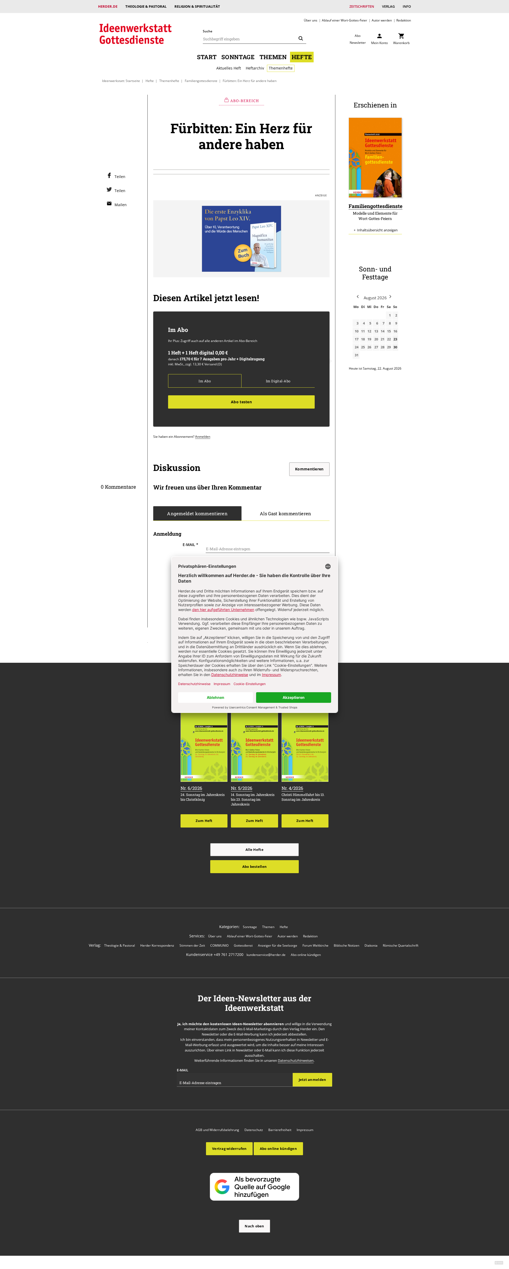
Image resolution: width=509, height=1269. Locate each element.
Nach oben (254, 1226)
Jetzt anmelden (312, 1079)
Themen (273, 57)
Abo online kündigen (306, 954)
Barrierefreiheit (279, 1130)
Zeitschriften (361, 6)
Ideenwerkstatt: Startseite (121, 81)
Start (207, 57)
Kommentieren (309, 468)
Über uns (310, 20)
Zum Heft (204, 820)
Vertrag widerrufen (229, 1148)
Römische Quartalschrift (400, 945)
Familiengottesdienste (201, 81)
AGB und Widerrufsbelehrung (217, 1130)
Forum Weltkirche (315, 945)
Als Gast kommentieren (285, 514)
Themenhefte (281, 68)
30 (395, 347)
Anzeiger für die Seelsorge (277, 945)
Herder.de (107, 6)
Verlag (388, 6)
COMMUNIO (219, 945)
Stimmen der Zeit (192, 945)
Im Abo (204, 381)
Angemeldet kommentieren (197, 514)
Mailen (121, 204)
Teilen (120, 176)
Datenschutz (253, 1130)
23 (395, 339)
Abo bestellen (254, 866)
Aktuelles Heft (228, 68)
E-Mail (190, 544)
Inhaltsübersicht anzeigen (377, 230)
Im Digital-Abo (278, 381)
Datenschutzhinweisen (296, 1060)
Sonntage (237, 57)
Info (407, 6)
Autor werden (382, 20)
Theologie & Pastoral (145, 6)
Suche (207, 31)
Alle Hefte (254, 849)
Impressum (305, 1130)
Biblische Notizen (346, 945)
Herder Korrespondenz (157, 945)
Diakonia (371, 945)
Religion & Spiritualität (197, 6)
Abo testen (241, 401)
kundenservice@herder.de (266, 954)
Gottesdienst (243, 945)
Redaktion (403, 20)
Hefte (302, 57)
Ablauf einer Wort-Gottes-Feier (344, 20)
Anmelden (202, 436)
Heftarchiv (255, 68)
